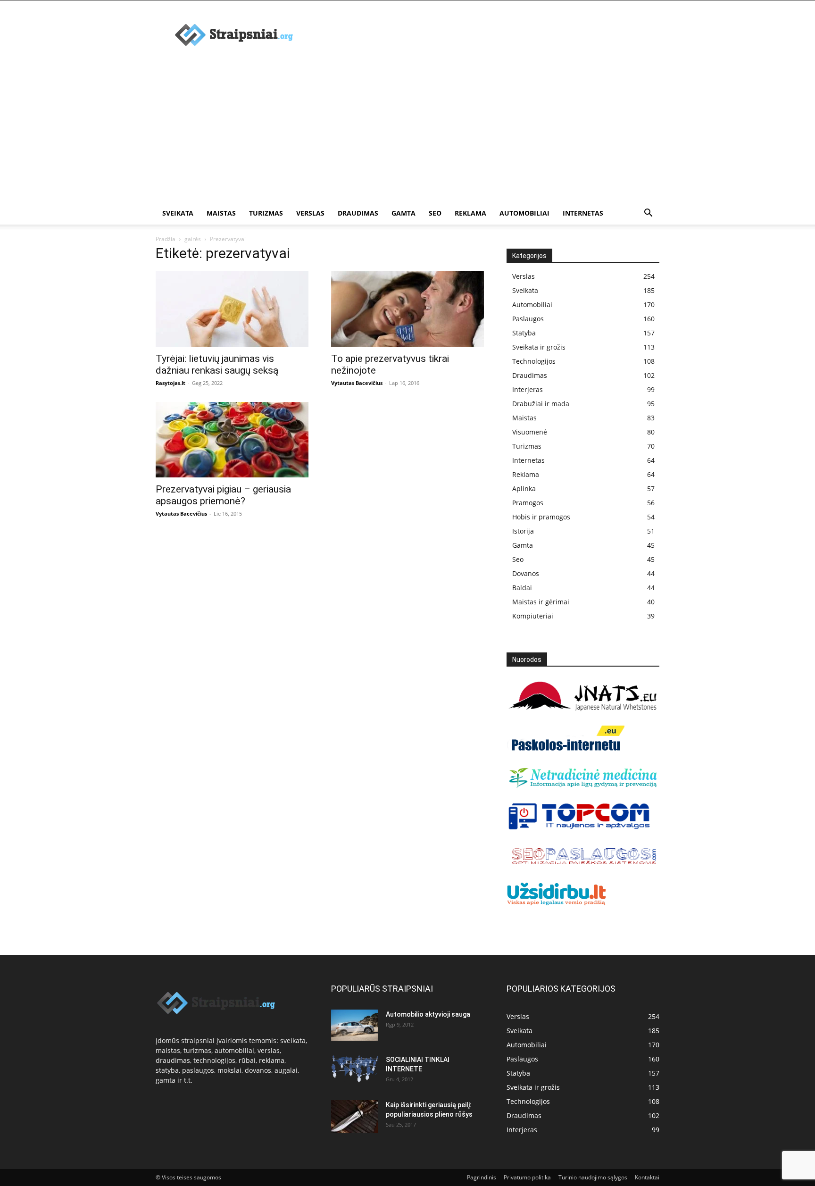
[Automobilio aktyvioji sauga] (354, 1025)
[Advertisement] (407, 131)
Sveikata (177, 213)
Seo (435, 213)
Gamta (403, 213)
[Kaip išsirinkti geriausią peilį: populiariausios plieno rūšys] (354, 1116)
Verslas (310, 213)
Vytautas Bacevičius (357, 382)
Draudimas (358, 213)
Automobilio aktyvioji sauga (428, 1014)
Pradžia (165, 239)
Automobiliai (524, 213)
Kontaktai (647, 1177)
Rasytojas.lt (170, 382)
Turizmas (266, 213)
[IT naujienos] (579, 827)
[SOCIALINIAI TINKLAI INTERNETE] (354, 1069)
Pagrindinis (481, 1177)
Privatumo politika (527, 1177)
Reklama (470, 213)
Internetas (583, 213)
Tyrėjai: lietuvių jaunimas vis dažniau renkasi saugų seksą (217, 364)
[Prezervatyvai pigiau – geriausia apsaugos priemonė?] (232, 439)
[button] (648, 213)
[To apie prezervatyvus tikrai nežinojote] (407, 309)
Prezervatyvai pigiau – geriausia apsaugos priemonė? (223, 495)
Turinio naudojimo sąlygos (592, 1177)
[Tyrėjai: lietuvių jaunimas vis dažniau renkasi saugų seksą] (232, 309)
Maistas (221, 213)
